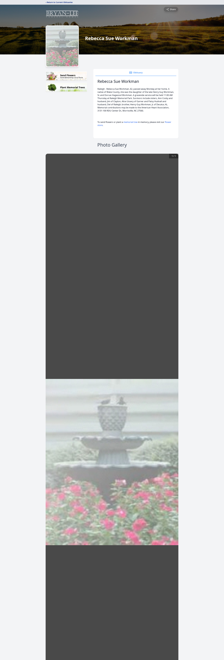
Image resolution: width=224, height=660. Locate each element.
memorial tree (131, 122)
